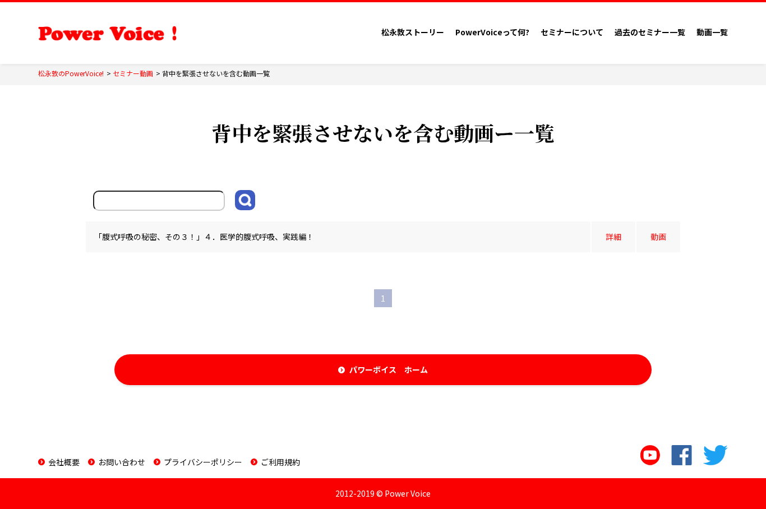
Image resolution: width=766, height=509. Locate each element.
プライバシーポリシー (203, 462)
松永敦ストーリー (412, 32)
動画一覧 (712, 32)
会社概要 (64, 462)
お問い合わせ (121, 462)
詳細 (613, 236)
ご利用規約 (280, 462)
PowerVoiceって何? (492, 32)
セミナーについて (572, 32)
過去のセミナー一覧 (650, 32)
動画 (658, 236)
